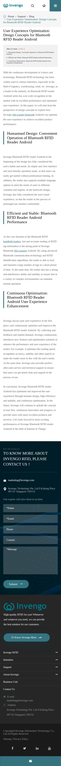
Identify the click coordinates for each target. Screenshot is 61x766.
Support (22, 16)
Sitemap (7, 739)
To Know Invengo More (26, 637)
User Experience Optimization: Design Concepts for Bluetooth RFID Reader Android (30, 21)
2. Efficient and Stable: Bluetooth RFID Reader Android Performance (29, 57)
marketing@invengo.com (21, 480)
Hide (21, 49)
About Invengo (11, 674)
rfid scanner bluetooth (23, 114)
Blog (31, 16)
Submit (16, 584)
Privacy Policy (20, 739)
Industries (8, 659)
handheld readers (12, 241)
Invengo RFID (10, 652)
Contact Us (9, 689)
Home (11, 16)
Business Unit (10, 681)
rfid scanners (20, 250)
